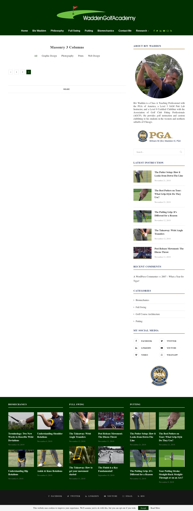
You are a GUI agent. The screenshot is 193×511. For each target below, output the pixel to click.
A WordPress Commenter (145, 276)
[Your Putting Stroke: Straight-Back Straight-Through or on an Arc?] (172, 458)
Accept (143, 507)
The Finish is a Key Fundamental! (108, 469)
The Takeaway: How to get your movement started (81, 471)
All (35, 55)
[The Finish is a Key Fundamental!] (111, 455)
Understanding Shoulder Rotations (50, 435)
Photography (67, 55)
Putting (89, 30)
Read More (155, 508)
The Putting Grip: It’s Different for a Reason (166, 213)
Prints (81, 55)
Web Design (94, 55)
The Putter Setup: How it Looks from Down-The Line (169, 173)
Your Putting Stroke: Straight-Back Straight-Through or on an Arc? (171, 474)
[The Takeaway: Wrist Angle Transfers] (142, 235)
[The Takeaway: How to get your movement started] (82, 455)
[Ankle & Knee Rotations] (50, 458)
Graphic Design (49, 55)
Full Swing (74, 30)
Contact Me (125, 30)
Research (141, 30)
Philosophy (57, 30)
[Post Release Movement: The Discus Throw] (142, 253)
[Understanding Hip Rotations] (21, 458)
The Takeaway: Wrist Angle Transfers (169, 232)
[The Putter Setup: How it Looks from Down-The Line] (142, 176)
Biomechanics (106, 30)
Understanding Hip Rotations (18, 472)
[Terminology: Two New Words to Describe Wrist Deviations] (21, 420)
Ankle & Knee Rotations (49, 471)
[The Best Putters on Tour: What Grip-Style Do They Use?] (142, 195)
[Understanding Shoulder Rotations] (50, 420)
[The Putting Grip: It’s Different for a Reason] (142, 216)
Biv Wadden (39, 30)
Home (24, 30)
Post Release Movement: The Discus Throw (169, 250)
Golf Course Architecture (148, 314)
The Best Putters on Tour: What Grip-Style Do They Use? (168, 194)
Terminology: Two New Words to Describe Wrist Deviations (20, 437)
